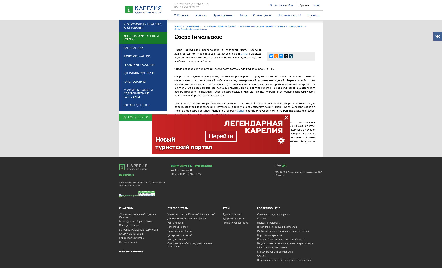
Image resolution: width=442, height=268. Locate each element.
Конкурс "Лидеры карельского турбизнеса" (281, 239)
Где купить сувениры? (139, 73)
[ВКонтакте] (271, 56)
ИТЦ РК (261, 218)
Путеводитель (223, 15)
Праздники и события (139, 64)
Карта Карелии (133, 47)
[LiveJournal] (291, 56)
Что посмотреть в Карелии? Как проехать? (142, 26)
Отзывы (261, 255)
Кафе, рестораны (135, 81)
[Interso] (281, 165)
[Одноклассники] (276, 56)
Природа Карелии (129, 225)
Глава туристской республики (135, 221)
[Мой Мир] (281, 56)
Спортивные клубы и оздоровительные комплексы (138, 93)
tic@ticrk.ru (126, 174)
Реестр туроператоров (235, 222)
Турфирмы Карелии (234, 218)
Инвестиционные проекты (272, 247)
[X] (286, 56)
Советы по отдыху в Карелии (273, 214)
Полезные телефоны (268, 222)
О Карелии (181, 15)
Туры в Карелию (232, 214)
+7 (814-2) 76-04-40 (188, 173)
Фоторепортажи (128, 242)
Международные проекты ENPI (275, 251)
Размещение (262, 15)
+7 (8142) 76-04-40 (188, 6)
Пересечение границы (269, 235)
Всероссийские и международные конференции (284, 259)
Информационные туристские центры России (283, 230)
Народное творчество (131, 237)
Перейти (221, 135)
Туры (243, 15)
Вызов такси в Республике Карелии (277, 226)
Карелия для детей (137, 105)
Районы (201, 15)
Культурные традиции (131, 233)
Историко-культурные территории (138, 229)
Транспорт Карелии (137, 56)
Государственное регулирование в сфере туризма (285, 243)
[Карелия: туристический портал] (133, 167)
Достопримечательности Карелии (141, 38)
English (316, 5)
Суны (244, 53)
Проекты (313, 15)
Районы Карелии (131, 251)
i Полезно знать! (289, 15)
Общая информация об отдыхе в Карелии (137, 216)
